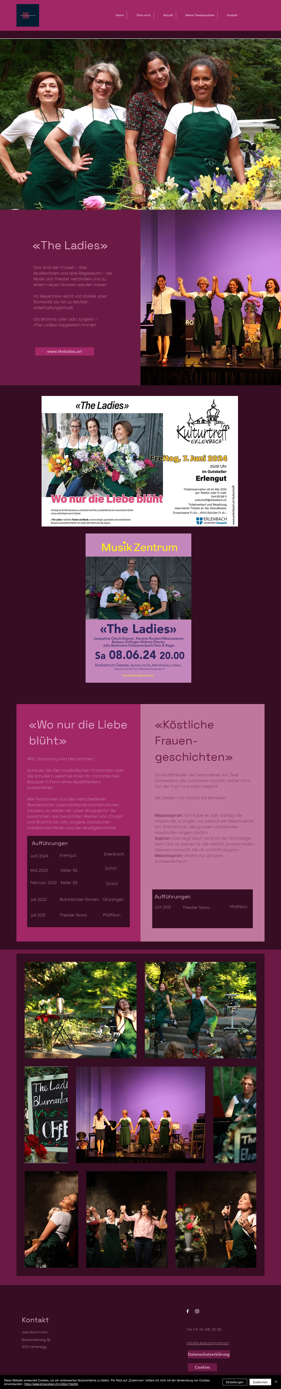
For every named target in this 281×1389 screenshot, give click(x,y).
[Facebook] (187, 1311)
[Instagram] (197, 1311)
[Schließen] (276, 1382)
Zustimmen (260, 1382)
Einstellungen (235, 1382)
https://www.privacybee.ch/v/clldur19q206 (51, 1384)
